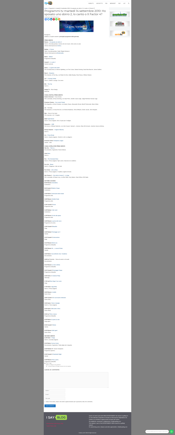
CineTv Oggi (48, 363)
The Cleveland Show (53, 159)
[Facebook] (46, 19)
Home (45, 8)
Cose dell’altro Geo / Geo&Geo (59, 254)
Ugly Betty (54, 286)
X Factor (51, 49)
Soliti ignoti (54, 330)
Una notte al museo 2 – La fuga (61, 175)
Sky (119, 3)
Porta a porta (55, 359)
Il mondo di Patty (56, 275)
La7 (124, 3)
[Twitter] (48, 19)
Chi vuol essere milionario (59, 297)
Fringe (53, 337)
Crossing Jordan (52, 78)
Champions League (58, 140)
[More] (59, 19)
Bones (51, 164)
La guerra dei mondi (54, 67)
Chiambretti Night (57, 354)
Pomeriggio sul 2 (56, 232)
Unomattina (55, 182)
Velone (54, 325)
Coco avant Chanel (60, 102)
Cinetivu (59, 45)
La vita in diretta (56, 264)
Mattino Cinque (56, 188)
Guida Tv (91, 3)
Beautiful (55, 226)
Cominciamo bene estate (57, 193)
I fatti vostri (54, 210)
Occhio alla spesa (56, 215)
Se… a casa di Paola (57, 248)
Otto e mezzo (53, 314)
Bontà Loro (54, 243)
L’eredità (54, 292)
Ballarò (51, 56)
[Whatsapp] (56, 19)
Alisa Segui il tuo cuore (56, 281)
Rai (106, 3)
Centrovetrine (56, 237)
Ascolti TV (99, 3)
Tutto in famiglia (56, 303)
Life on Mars (54, 170)
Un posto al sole (55, 319)
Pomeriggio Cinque (57, 270)
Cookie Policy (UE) (51, 426)
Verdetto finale (55, 199)
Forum (54, 204)
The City (50, 84)
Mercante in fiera (56, 308)
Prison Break (51, 135)
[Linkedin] (51, 19)
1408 (52, 124)
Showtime (51, 73)
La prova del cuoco (56, 221)
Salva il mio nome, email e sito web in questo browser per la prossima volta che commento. (69, 401)
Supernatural (51, 118)
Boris (49, 153)
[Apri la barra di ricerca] (129, 3)
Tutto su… (53, 148)
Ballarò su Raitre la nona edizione (53, 364)
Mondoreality (60, 53)
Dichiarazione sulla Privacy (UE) (54, 423)
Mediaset (113, 3)
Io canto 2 (52, 62)
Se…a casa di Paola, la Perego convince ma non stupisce (58, 366)
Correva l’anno (55, 343)
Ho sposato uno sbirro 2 (56, 42)
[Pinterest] (54, 19)
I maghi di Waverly (59, 129)
